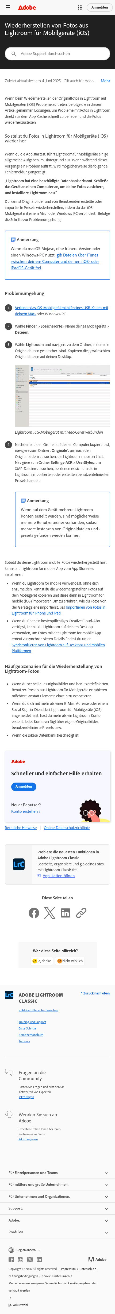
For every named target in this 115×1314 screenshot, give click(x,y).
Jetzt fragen (26, 1097)
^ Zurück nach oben (95, 993)
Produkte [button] (16, 1232)
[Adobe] (27, 7)
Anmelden (99, 7)
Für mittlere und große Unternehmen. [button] (38, 1184)
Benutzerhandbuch (31, 1035)
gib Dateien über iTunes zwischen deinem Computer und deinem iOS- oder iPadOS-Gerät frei (55, 261)
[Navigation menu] (8, 7)
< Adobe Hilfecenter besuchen (38, 1010)
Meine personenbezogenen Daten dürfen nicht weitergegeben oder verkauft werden (53, 1286)
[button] (80, 7)
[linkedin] (39, 1259)
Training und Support (32, 1022)
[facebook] (11, 1259)
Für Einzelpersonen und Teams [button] (33, 1173)
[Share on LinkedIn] (65, 917)
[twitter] (30, 1259)
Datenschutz (87, 1269)
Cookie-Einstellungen (56, 1276)
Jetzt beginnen (28, 1139)
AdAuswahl (20, 1305)
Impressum (68, 1269)
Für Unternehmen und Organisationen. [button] (39, 1196)
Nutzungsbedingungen (23, 1276)
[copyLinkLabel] (81, 917)
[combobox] (57, 53)
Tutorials (24, 1041)
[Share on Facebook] (34, 917)
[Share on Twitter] (50, 917)
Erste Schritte (27, 1028)
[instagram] (20, 1259)
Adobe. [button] (14, 1220)
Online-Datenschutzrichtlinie (67, 827)
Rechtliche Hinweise (21, 827)
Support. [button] (16, 1208)
